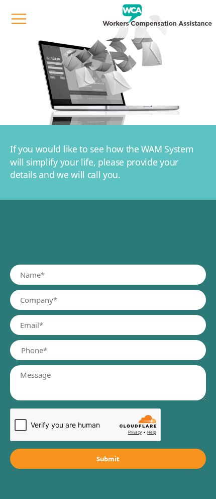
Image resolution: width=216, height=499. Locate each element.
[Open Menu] (19, 19)
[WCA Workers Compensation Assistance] (157, 19)
